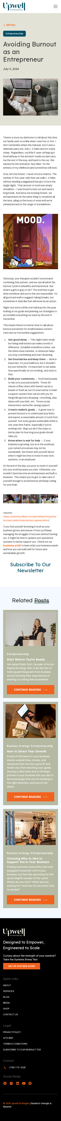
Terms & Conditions (15, 1044)
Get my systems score (21, 966)
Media (6, 1003)
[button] (55, 6)
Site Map (8, 1038)
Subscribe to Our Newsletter (22, 1050)
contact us (10, 1014)
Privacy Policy (12, 1032)
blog (6, 997)
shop (6, 1009)
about (7, 985)
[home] (14, 6)
